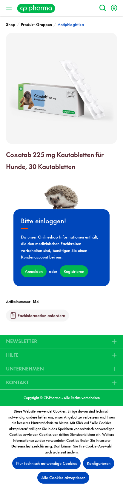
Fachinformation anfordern (40, 316)
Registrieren (74, 271)
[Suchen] (102, 8)
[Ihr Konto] (114, 8)
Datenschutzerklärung (31, 446)
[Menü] (9, 8)
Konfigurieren (98, 463)
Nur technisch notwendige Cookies (46, 463)
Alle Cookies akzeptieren (63, 478)
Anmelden (34, 271)
